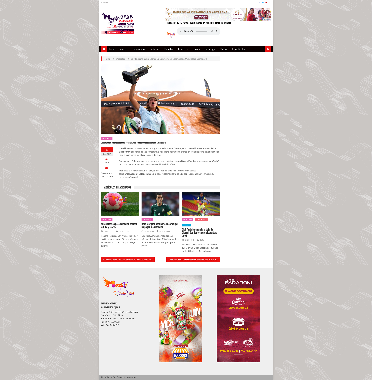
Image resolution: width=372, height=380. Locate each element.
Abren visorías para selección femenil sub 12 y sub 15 (119, 225)
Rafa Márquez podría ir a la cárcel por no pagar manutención (160, 225)
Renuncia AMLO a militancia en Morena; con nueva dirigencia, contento (194, 259)
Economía (183, 49)
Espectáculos (238, 49)
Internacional (139, 49)
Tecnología (210, 49)
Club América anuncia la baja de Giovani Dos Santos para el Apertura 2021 (199, 232)
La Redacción (124, 231)
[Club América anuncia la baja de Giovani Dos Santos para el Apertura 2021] (201, 204)
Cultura (223, 49)
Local (112, 49)
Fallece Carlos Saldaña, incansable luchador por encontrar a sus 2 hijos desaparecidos (130, 259)
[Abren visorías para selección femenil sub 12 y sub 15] (120, 204)
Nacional (123, 49)
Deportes (168, 49)
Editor (202, 240)
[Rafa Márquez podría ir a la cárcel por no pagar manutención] (161, 204)
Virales (186, 225)
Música (196, 49)
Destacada (201, 219)
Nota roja (154, 49)
